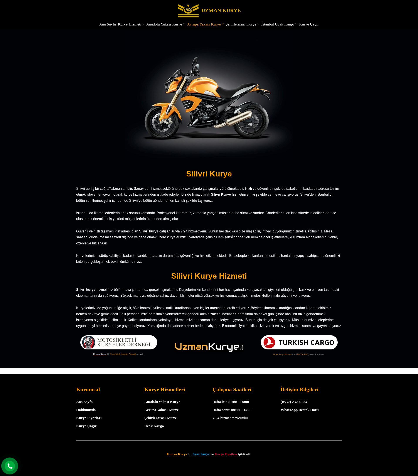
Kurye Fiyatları (89, 418)
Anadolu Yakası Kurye (162, 402)
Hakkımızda (86, 410)
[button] (143, 24)
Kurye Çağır (309, 24)
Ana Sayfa (107, 24)
